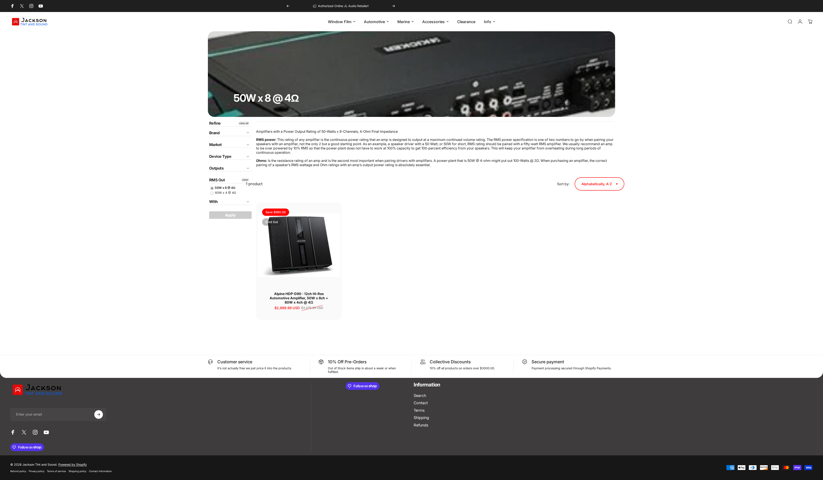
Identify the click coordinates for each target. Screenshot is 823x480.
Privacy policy (36, 471)
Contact (421, 403)
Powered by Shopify (72, 464)
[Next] (393, 6)
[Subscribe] (98, 414)
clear (245, 179)
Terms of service (56, 471)
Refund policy (18, 471)
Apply (230, 215)
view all (243, 123)
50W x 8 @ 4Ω (224, 187)
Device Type (220, 156)
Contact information (100, 471)
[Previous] (288, 6)
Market (215, 144)
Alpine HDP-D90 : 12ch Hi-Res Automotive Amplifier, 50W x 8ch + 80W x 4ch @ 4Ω (299, 298)
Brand (214, 133)
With (213, 201)
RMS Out (217, 180)
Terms (419, 410)
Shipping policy (77, 471)
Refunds (421, 425)
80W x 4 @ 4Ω (225, 192)
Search (420, 395)
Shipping (421, 417)
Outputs (216, 168)
